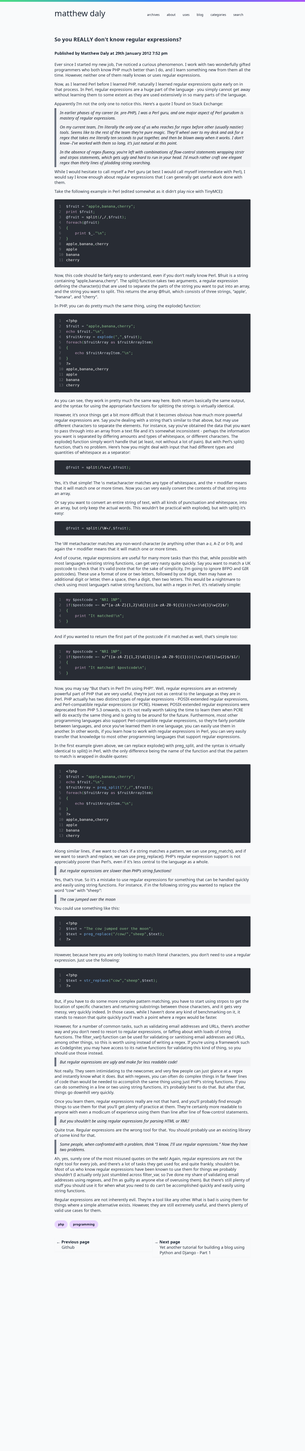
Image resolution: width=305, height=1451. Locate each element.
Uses (186, 15)
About (171, 15)
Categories (218, 15)
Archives (153, 15)
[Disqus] (152, 1313)
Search (238, 15)
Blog (200, 15)
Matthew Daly (79, 13)
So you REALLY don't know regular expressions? (117, 39)
